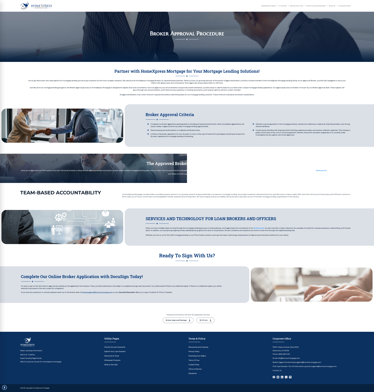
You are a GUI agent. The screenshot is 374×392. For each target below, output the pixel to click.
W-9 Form (204, 320)
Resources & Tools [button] (296, 6)
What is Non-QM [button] (111, 365)
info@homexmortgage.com (289, 358)
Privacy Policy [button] (193, 351)
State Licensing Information (31, 351)
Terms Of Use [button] (193, 360)
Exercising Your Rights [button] (197, 356)
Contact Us (277, 370)
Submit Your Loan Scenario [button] (115, 351)
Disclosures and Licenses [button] (198, 347)
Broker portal (321, 170)
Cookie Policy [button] (193, 365)
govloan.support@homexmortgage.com (320, 366)
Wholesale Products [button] (268, 6)
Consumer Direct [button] (345, 6)
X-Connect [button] (283, 6)
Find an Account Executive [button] (316, 6)
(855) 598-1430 (284, 354)
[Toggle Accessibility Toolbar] (4, 387)
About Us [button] (332, 6)
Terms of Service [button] (195, 369)
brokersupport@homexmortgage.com (97, 292)
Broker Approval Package (176, 320)
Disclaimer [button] (192, 373)
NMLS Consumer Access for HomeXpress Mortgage (40, 362)
